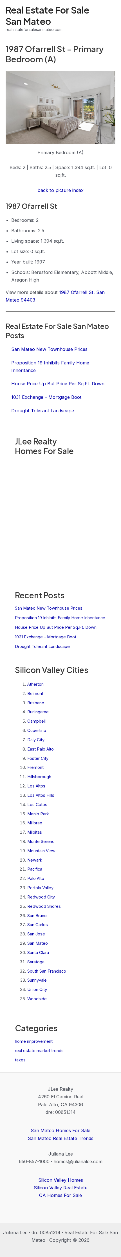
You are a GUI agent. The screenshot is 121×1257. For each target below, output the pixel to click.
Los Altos (36, 786)
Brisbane (35, 702)
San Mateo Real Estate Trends (60, 1138)
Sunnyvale (37, 980)
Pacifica (34, 869)
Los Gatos (37, 804)
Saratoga (35, 961)
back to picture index (60, 190)
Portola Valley (40, 887)
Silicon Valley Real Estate (61, 1187)
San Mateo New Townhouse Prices (48, 608)
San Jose (36, 934)
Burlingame (38, 711)
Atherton (35, 684)
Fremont (35, 767)
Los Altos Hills (40, 795)
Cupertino (36, 730)
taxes (20, 1060)
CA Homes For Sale (60, 1195)
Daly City (35, 739)
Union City (37, 989)
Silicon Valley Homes (60, 1180)
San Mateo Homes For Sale (60, 1130)
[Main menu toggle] (109, 18)
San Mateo (37, 943)
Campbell (36, 721)
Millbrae (34, 823)
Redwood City (41, 897)
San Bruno (37, 915)
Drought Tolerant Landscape (42, 646)
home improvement (34, 1041)
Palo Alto (35, 878)
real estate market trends (39, 1050)
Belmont (35, 693)
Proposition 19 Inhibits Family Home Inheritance (60, 617)
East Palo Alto (40, 749)
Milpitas (34, 832)
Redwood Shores (44, 906)
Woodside (37, 998)
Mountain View (41, 850)
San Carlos (37, 924)
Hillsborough (39, 776)
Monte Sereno (41, 841)
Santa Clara (38, 952)
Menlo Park (38, 813)
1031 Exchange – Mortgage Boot (45, 636)
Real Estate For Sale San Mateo (47, 15)
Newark (34, 860)
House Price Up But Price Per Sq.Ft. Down (56, 627)
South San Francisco (46, 971)
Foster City (37, 758)
